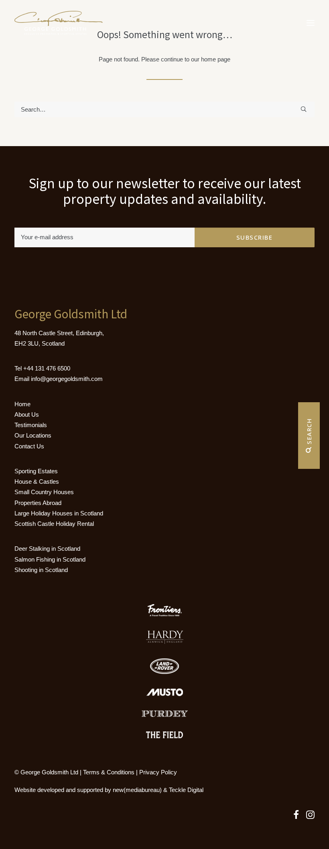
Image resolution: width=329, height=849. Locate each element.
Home (22, 404)
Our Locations (32, 435)
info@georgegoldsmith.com (67, 378)
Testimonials (30, 424)
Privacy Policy (158, 772)
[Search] (164, 109)
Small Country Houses (44, 492)
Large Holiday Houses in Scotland (58, 513)
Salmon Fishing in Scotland (49, 559)
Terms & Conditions (108, 772)
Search (309, 432)
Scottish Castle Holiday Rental (54, 523)
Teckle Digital (186, 789)
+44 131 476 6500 (46, 368)
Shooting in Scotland (41, 569)
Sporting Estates (36, 471)
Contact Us (29, 446)
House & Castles (36, 481)
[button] (310, 23)
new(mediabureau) (137, 789)
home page (215, 59)
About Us (26, 414)
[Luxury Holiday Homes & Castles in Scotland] (58, 23)
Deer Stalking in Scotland (47, 548)
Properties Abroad (37, 502)
